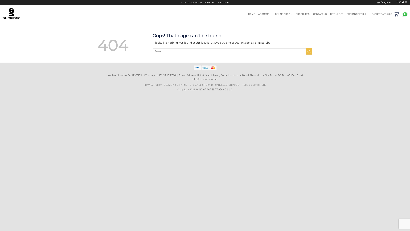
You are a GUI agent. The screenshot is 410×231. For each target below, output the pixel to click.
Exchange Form (356, 14)
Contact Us (320, 14)
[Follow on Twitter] (403, 2)
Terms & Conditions (254, 85)
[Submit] (309, 51)
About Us (263, 14)
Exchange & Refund (201, 85)
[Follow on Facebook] (397, 2)
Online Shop (282, 14)
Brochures (303, 14)
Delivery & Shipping (176, 85)
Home (251, 14)
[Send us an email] (406, 2)
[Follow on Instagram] (400, 2)
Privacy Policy (153, 85)
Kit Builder (336, 14)
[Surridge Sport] (27, 14)
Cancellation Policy (227, 85)
